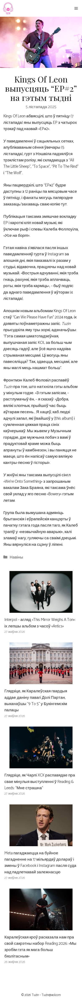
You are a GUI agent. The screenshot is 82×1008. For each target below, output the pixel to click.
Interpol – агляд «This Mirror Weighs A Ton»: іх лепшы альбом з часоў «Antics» (39, 623)
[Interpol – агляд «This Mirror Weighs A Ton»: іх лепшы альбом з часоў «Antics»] (41, 609)
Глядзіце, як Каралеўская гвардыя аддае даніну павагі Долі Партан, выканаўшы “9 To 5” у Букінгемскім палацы (35, 700)
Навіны (16, 557)
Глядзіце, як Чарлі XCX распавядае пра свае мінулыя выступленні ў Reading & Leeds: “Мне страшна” (39, 781)
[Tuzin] (8, 8)
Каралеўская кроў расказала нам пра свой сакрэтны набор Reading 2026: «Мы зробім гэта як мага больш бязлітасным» (40, 947)
